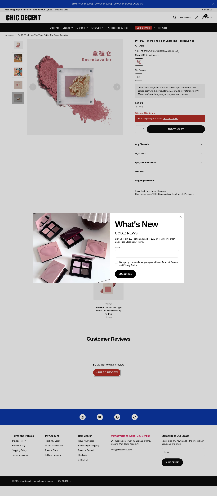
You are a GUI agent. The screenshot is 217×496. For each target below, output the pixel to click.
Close (180, 216)
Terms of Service (169, 262)
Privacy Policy (130, 265)
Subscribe (125, 274)
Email (118, 247)
